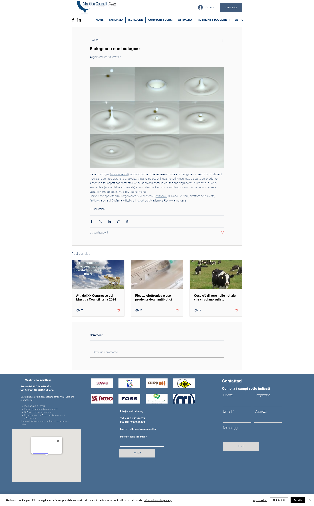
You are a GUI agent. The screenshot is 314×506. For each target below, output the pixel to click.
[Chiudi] (309, 500)
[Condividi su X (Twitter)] (100, 221)
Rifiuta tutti (279, 500)
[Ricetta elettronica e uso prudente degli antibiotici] (157, 274)
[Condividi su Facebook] (91, 221)
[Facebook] (73, 19)
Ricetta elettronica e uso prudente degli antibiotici (153, 297)
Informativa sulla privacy (158, 500)
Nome (228, 395)
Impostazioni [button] (260, 500)
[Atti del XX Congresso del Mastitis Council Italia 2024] (98, 274)
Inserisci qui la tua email (132, 437)
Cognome (262, 395)
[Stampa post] (127, 221)
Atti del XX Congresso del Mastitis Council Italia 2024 (96, 297)
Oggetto (261, 411)
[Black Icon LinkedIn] (79, 19)
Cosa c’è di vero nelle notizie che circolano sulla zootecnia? (215, 297)
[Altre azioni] (222, 40)
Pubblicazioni (97, 208)
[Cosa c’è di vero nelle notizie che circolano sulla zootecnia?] (216, 274)
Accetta (298, 500)
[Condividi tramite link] (118, 221)
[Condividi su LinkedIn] (109, 221)
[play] (187, 400)
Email (227, 411)
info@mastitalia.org (131, 411)
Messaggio (231, 428)
